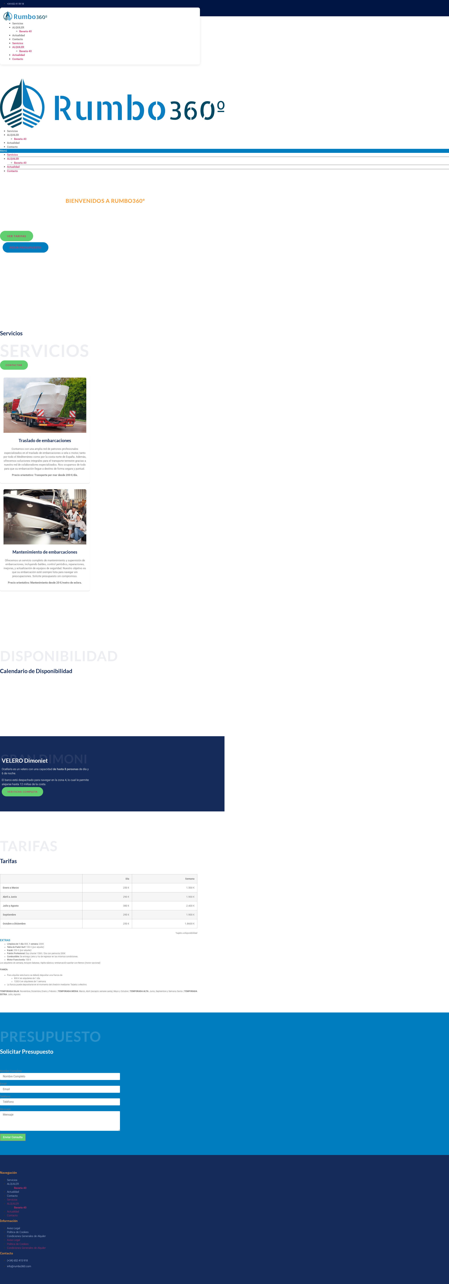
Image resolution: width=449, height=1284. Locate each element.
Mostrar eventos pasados (15, 686)
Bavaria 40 (25, 31)
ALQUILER (18, 27)
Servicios (17, 23)
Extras (5, 940)
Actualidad (18, 35)
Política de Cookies (18, 1232)
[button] (98, 940)
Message (5, 1109)
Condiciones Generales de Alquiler (26, 1236)
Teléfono (5, 1096)
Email (3, 1084)
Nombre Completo (11, 1071)
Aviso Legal (13, 1228)
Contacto (17, 39)
